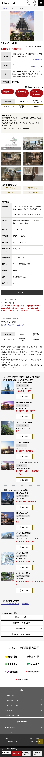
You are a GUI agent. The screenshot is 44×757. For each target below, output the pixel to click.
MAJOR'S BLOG (10, 727)
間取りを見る (37, 67)
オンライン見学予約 (36, 93)
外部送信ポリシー (12, 741)
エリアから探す (22, 617)
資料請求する (8, 92)
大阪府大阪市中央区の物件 (10, 604)
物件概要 (36, 107)
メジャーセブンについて (11, 738)
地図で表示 (38, 59)
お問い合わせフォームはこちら (13, 325)
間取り (22, 101)
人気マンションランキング (23, 634)
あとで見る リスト (28, 5)
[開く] (41, 3)
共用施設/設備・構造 (36, 101)
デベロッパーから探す (22, 623)
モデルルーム (8, 107)
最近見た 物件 (34, 5)
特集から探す (22, 628)
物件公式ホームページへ (33, 87)
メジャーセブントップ (7, 8)
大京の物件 (25, 604)
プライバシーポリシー (34, 738)
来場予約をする (22, 93)
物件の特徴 (8, 101)
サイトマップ (34, 741)
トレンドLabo (9, 732)
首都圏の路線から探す (11, 700)
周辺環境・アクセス (22, 106)
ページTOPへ (40, 741)
